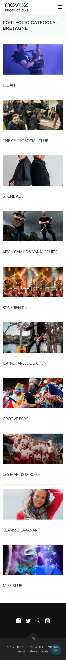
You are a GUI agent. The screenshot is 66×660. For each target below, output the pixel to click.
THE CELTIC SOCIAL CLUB (25, 140)
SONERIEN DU (15, 307)
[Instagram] (38, 620)
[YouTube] (47, 620)
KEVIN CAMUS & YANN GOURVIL (31, 251)
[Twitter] (28, 620)
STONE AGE (13, 196)
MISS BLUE (12, 585)
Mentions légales (40, 651)
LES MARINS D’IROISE (21, 474)
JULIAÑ (9, 85)
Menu (60, 6)
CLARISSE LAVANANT (21, 530)
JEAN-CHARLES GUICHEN (24, 363)
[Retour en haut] (33, 638)
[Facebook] (18, 620)
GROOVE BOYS (15, 418)
